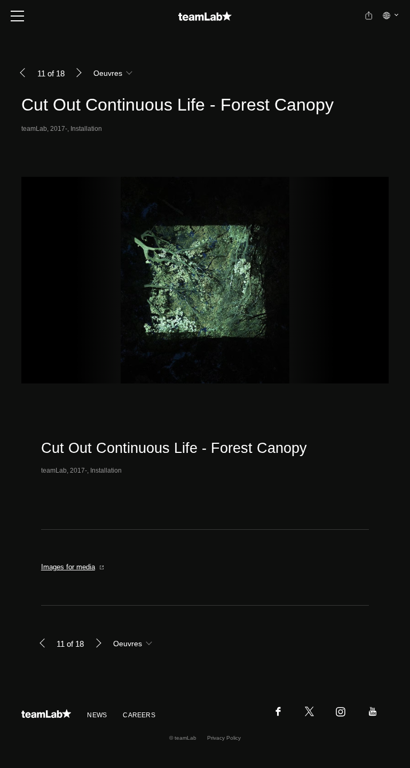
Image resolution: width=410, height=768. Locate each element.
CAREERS (139, 715)
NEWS (97, 715)
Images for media (68, 567)
